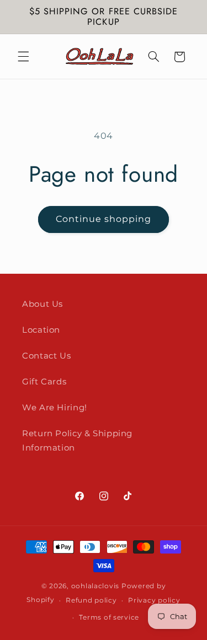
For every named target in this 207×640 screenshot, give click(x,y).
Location (41, 330)
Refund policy (91, 600)
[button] (23, 56)
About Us (42, 304)
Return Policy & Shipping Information (77, 441)
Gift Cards (44, 382)
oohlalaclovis (95, 586)
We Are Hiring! (54, 408)
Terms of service (109, 617)
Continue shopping (104, 219)
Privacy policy (154, 600)
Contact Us (46, 356)
